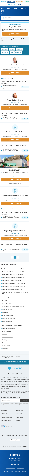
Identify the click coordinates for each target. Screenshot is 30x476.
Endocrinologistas (6, 331)
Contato (18, 420)
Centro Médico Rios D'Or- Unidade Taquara (13, 81)
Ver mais (17, 52)
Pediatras (4, 334)
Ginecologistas (5, 342)
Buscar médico (11, 1)
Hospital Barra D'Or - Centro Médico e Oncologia (13, 306)
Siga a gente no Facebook (17, 373)
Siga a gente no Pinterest (21, 373)
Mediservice (19, 49)
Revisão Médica (19, 413)
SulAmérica (4, 49)
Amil (12, 52)
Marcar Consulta (10, 356)
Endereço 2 (10, 78)
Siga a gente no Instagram (13, 373)
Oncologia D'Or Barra (7, 309)
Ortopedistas (5, 348)
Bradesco (12, 49)
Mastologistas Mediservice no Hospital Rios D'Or (13, 277)
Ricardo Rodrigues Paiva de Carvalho (15, 196)
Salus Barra (5, 312)
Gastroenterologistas (7, 337)
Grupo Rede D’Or (22, 446)
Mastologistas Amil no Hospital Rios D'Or (11, 280)
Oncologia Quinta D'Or (7, 321)
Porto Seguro (5, 52)
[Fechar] (28, 46)
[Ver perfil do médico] (15, 60)
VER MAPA (26, 86)
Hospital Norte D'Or (6, 303)
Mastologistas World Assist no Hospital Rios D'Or (13, 289)
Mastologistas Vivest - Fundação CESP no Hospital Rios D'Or (15, 293)
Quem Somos (4, 410)
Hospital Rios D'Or (15, 27)
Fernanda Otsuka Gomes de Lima (15, 65)
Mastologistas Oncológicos (8, 328)
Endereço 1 (3, 78)
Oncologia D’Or (20, 468)
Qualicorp (24, 471)
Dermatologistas (6, 345)
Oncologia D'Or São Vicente (8, 318)
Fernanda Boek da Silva (15, 100)
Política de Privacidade (6, 417)
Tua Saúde (3, 1)
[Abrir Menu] (2, 4)
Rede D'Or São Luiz (10, 468)
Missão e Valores (19, 410)
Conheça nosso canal (8, 373)
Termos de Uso (19, 417)
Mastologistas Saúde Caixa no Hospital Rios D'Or (13, 283)
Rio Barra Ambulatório (7, 315)
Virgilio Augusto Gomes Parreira (15, 231)
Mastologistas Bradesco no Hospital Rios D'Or (12, 274)
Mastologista (18, 356)
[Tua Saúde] (15, 368)
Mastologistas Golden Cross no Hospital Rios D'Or (13, 286)
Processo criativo (5, 413)
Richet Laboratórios (15, 471)
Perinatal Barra (5, 301)
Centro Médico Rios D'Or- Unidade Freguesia (14, 113)
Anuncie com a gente (6, 420)
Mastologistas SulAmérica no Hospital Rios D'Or (13, 271)
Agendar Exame (19, 1)
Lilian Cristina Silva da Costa (15, 132)
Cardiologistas (5, 340)
